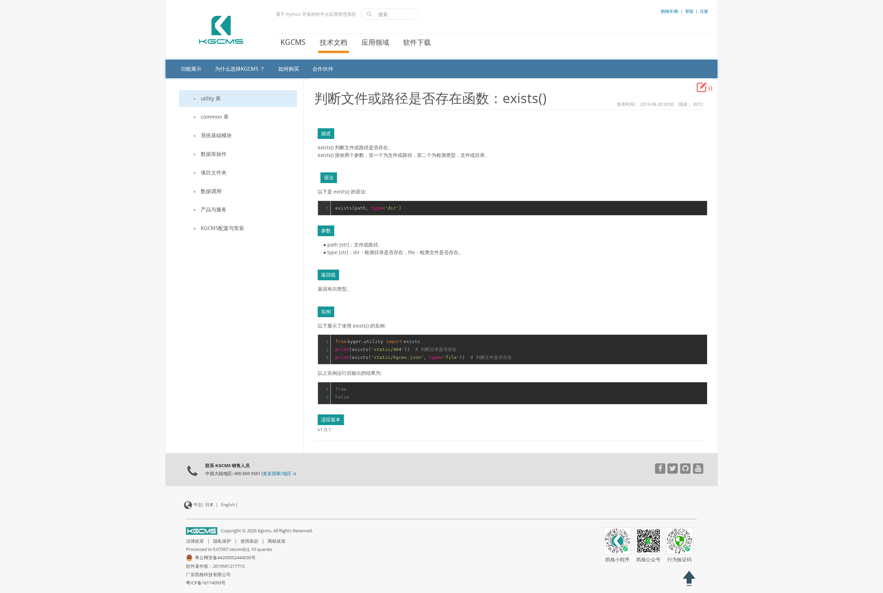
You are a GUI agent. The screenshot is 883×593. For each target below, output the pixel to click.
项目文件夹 (214, 172)
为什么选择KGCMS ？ (240, 68)
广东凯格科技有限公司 (208, 574)
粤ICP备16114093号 (206, 583)
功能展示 (191, 68)
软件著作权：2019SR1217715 (215, 566)
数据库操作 (214, 153)
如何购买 (288, 68)
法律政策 (195, 541)
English (228, 504)
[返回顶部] (689, 579)
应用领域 (375, 42)
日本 (209, 504)
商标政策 (277, 541)
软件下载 (417, 42)
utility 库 (211, 98)
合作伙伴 (322, 68)
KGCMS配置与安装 (222, 227)
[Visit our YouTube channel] (660, 469)
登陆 (689, 11)
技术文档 (333, 42)
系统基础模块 (216, 135)
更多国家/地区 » (279, 473)
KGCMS (293, 42)
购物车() (670, 11)
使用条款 (249, 541)
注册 (704, 11)
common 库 (215, 116)
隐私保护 (222, 541)
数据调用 (211, 191)
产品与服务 (214, 209)
